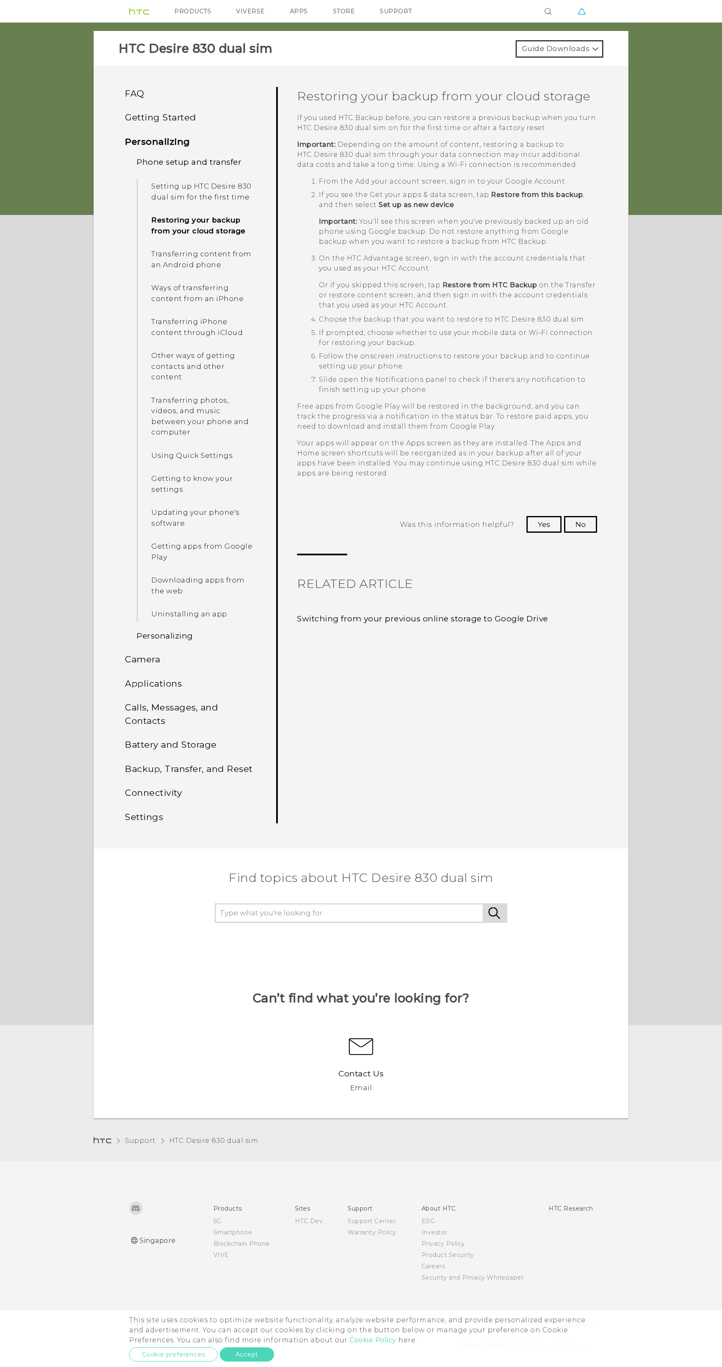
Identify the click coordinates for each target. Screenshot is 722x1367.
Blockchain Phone (242, 1243)
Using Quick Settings (192, 455)
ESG (428, 1221)
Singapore (158, 1240)
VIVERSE (250, 11)
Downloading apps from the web (198, 585)
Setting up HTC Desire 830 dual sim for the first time (201, 191)
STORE (344, 11)
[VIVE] (582, 11)
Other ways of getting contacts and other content (193, 366)
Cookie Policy (373, 1340)
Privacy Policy (443, 1243)
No (580, 524)
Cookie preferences (173, 1354)
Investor (434, 1232)
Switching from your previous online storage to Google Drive (422, 618)
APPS (299, 11)
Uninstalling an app (189, 614)
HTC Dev (309, 1221)
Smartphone (233, 1232)
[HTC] (139, 11)
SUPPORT (396, 11)
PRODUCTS (192, 11)
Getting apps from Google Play (201, 551)
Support (140, 1141)
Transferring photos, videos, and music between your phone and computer (200, 416)
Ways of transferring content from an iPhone (197, 293)
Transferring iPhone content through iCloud (197, 327)
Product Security (448, 1255)
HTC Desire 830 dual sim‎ (214, 1141)
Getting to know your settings (192, 483)
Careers (433, 1266)
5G (217, 1221)
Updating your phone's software (195, 517)
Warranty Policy (372, 1232)
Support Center (372, 1221)
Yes (544, 524)
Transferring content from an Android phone (201, 259)
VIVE (221, 1255)
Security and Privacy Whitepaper (473, 1277)
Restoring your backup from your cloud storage (198, 225)
